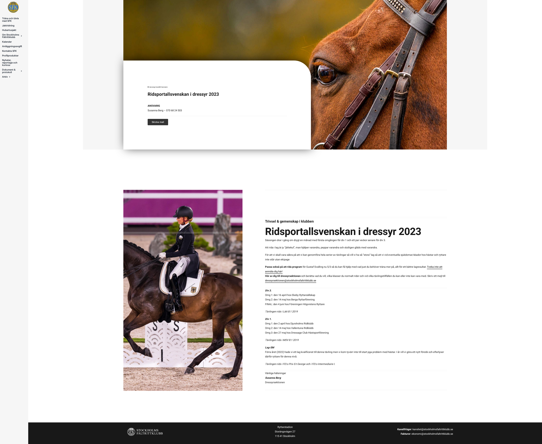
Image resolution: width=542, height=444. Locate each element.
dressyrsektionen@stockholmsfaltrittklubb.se (290, 281)
